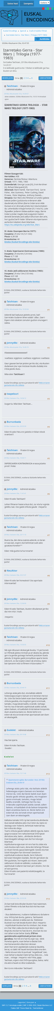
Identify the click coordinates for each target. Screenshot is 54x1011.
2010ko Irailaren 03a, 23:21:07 (15, 575)
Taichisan (12, 86)
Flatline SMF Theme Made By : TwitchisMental (27, 1008)
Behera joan (7, 78)
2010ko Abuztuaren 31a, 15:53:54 (16, 309)
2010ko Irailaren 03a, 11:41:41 (15, 493)
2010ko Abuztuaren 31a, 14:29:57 (16, 94)
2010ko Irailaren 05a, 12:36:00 (15, 603)
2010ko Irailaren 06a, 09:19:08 (15, 734)
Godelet (11, 730)
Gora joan (6, 986)
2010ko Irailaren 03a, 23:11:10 (15, 535)
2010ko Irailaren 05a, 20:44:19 (15, 688)
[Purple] (50, 8)
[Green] (48, 8)
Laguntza (21, 1002)
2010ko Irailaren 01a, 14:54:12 (15, 398)
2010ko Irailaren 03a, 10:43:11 (15, 458)
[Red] (43, 8)
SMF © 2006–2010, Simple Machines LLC (37, 1005)
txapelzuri (12, 393)
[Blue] (45, 8)
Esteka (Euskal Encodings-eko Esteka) (22, 242)
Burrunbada (14, 421)
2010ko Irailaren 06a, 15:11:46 (15, 773)
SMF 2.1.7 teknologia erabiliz (12, 1005)
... (30, 78)
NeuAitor (12, 570)
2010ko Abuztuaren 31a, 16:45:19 (16, 347)
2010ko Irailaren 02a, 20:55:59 (15, 426)
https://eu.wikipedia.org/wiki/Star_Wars (22, 224)
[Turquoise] (52, 8)
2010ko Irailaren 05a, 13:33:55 (15, 645)
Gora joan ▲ (31, 1002)
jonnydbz (12, 342)
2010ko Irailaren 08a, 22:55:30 (15, 898)
